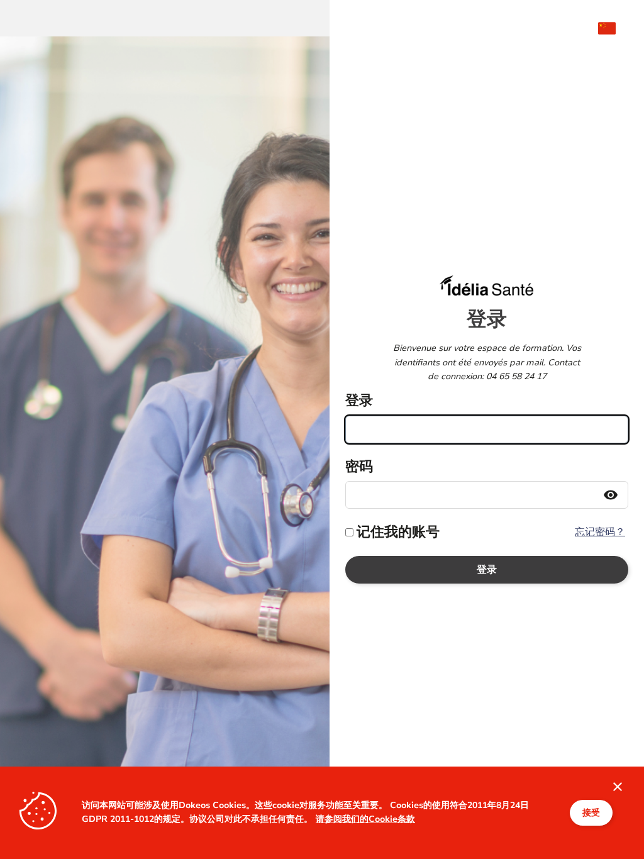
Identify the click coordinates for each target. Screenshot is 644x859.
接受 (591, 813)
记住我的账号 (398, 532)
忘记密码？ (600, 532)
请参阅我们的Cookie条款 (365, 819)
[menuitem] (613, 28)
